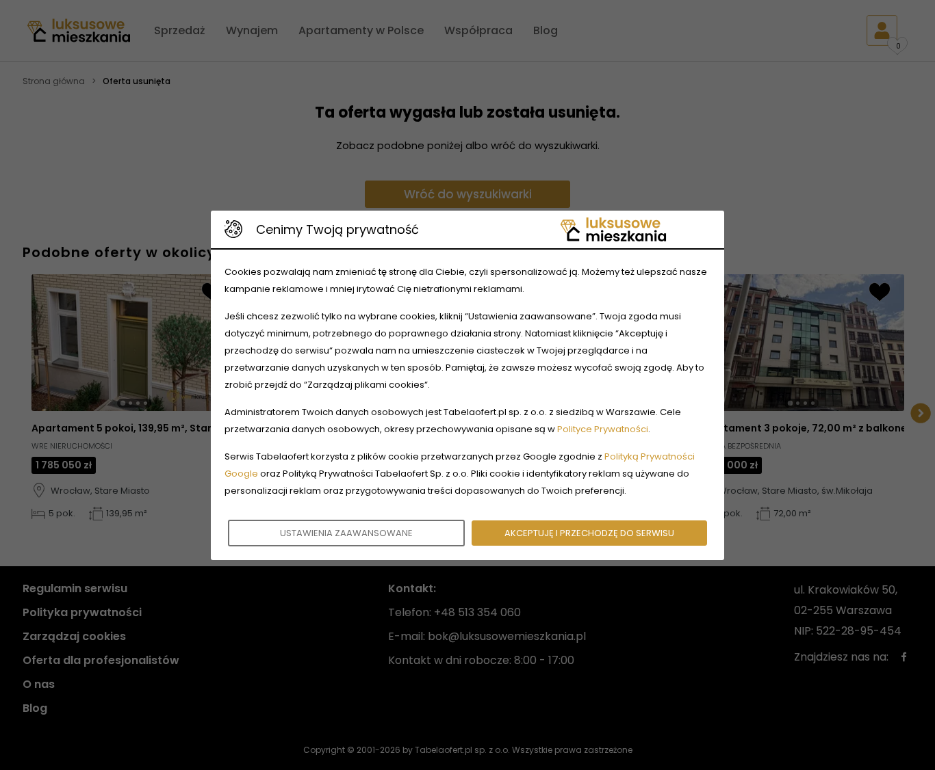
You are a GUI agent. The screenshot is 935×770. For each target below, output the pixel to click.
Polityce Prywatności (602, 429)
